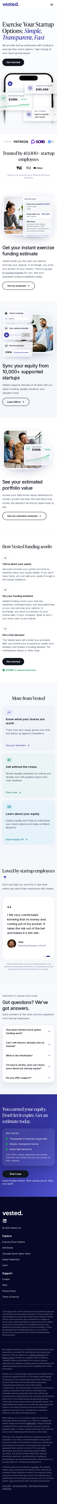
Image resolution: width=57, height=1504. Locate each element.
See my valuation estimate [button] (22, 516)
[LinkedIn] (4, 1222)
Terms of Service (37, 1355)
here (13, 1335)
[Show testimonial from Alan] (48, 956)
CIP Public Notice (20, 1486)
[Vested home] (10, 4)
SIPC (34, 1423)
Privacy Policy (8, 1358)
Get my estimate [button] (16, 285)
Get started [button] (13, 62)
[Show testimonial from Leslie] (45, 956)
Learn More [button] (14, 401)
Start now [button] (15, 1173)
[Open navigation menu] (52, 5)
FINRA (28, 1423)
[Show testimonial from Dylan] (43, 956)
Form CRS (6, 1486)
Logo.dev (35, 1467)
